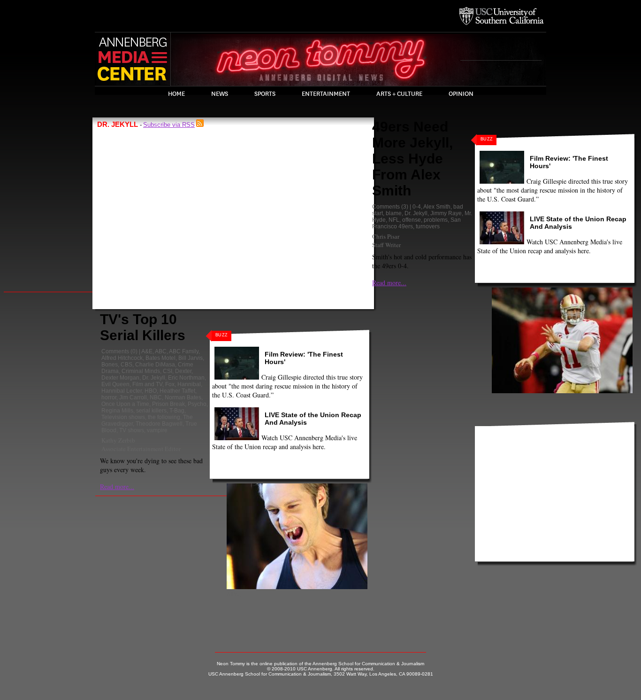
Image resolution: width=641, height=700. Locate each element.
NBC (156, 397)
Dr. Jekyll (153, 377)
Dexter (183, 371)
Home (176, 94)
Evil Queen (115, 384)
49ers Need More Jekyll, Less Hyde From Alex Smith (412, 158)
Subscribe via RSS (169, 124)
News (219, 94)
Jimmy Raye (446, 213)
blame (394, 213)
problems (436, 220)
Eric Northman (186, 377)
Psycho (197, 404)
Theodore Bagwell (159, 423)
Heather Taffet (177, 391)
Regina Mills (117, 410)
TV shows (131, 430)
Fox (170, 384)
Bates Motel (160, 358)
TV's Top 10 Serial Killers (142, 327)
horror (108, 397)
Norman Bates (183, 397)
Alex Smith (436, 206)
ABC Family (183, 351)
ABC (161, 351)
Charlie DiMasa (155, 364)
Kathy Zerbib (118, 440)
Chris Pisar (385, 236)
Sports (264, 94)
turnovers (428, 226)
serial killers (151, 410)
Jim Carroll (133, 397)
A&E (147, 351)
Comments (115, 351)
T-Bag (176, 410)
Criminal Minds (141, 371)
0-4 (416, 206)
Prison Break (168, 404)
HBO (151, 391)
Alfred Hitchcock (122, 358)
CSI (167, 371)
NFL (394, 220)
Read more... (117, 486)
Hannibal (189, 384)
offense (411, 220)
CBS (126, 364)
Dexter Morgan (120, 377)
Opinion (461, 94)
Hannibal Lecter (121, 391)
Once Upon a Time (125, 404)
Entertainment (326, 94)
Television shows (123, 417)
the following (164, 417)
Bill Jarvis (190, 358)
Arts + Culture (399, 94)
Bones (109, 364)
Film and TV (147, 384)
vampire (157, 430)
